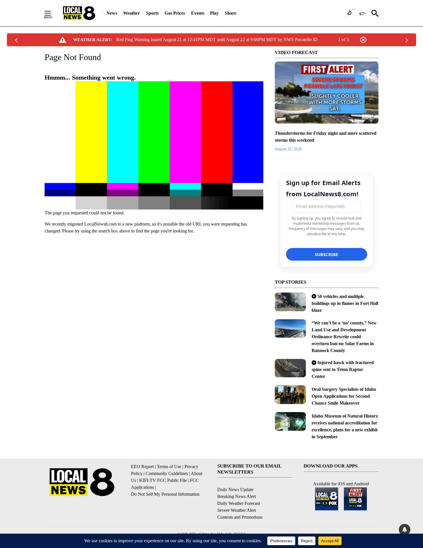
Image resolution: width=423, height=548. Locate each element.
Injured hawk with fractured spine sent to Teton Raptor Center (343, 369)
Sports (152, 13)
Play (214, 13)
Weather (131, 13)
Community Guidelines (167, 473)
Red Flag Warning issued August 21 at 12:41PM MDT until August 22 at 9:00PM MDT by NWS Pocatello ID (217, 39)
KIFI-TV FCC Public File (163, 480)
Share (230, 13)
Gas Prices (175, 13)
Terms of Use (169, 466)
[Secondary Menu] (52, 13)
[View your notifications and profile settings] (404, 529)
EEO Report (142, 466)
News (111, 13)
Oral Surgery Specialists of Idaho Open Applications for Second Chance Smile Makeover (344, 396)
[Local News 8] (79, 13)
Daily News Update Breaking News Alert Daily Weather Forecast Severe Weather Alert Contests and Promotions (239, 503)
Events (197, 13)
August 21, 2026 (288, 149)
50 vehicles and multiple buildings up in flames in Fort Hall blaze (345, 303)
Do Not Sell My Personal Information (165, 494)
